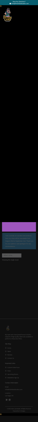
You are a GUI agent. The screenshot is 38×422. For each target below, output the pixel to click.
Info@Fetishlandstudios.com (20, 3)
